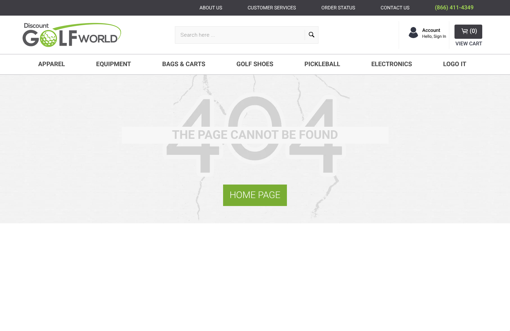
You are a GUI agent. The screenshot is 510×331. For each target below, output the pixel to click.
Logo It (454, 64)
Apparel (51, 64)
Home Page (255, 194)
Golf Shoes (255, 64)
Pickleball (322, 64)
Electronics (391, 64)
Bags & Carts (183, 64)
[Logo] (75, 35)
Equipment (113, 64)
